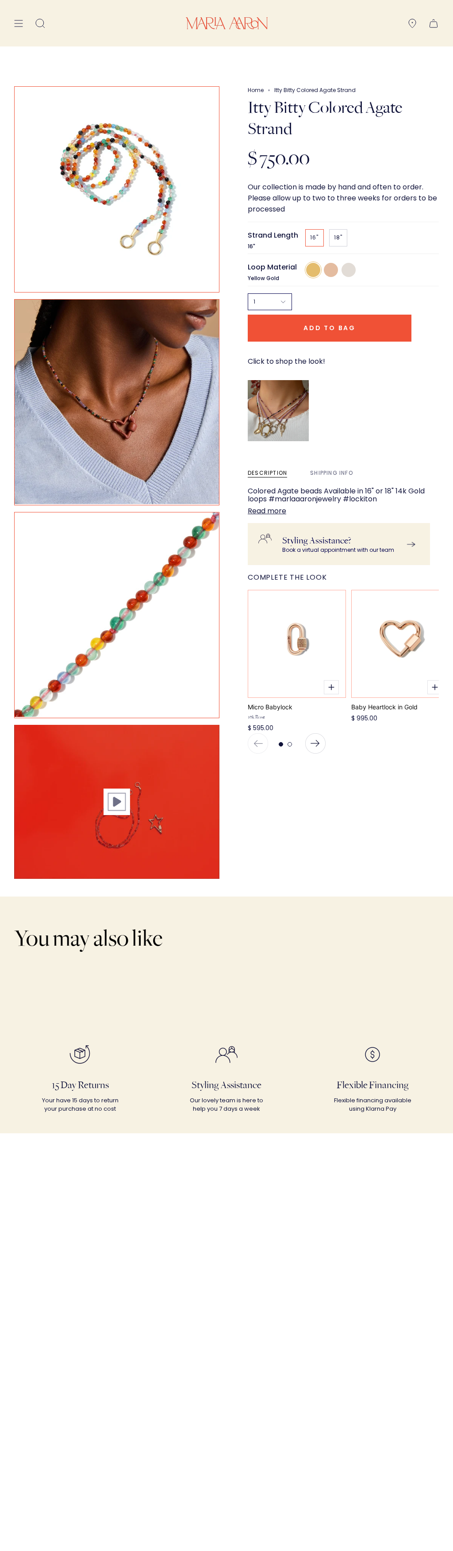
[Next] (315, 743)
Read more (267, 511)
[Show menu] (18, 23)
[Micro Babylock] (297, 643)
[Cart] (433, 23)
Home (256, 90)
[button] (40, 23)
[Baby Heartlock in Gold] (400, 643)
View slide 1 (281, 744)
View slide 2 (290, 744)
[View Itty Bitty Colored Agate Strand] (116, 802)
